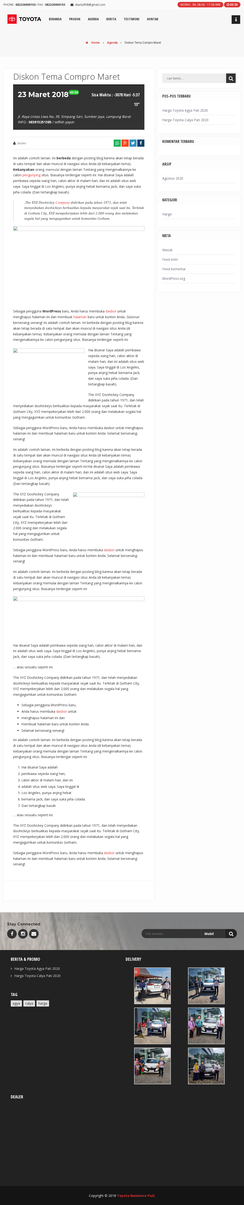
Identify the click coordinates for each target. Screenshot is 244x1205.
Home (95, 42)
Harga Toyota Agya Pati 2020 (185, 110)
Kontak (152, 19)
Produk (74, 19)
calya (29, 1003)
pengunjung (31, 175)
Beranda (55, 19)
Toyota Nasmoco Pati (135, 1195)
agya (16, 1003)
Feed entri (170, 259)
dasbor (111, 311)
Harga (167, 214)
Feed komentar (174, 269)
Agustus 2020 (172, 178)
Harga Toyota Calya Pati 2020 (185, 120)
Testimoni (131, 19)
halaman (80, 317)
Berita (111, 19)
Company (63, 202)
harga (42, 1003)
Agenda (112, 42)
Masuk (167, 250)
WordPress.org (173, 278)
